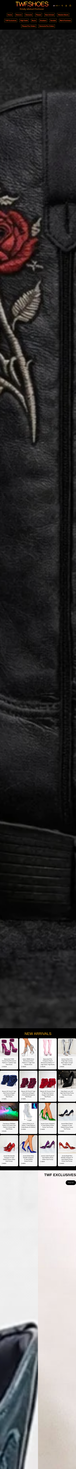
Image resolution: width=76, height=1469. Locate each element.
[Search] (62, 6)
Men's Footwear (65, 20)
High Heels (24, 20)
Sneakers (43, 20)
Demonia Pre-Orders (46, 26)
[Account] (66, 6)
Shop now (71, 1182)
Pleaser (38, 15)
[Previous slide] (2, 1047)
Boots (34, 20)
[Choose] (15, 1053)
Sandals (53, 20)
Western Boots (63, 15)
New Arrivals (49, 15)
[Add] (34, 1118)
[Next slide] (16, 1047)
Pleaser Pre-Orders (28, 26)
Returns (19, 15)
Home (10, 15)
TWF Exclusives (10, 20)
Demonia (29, 15)
